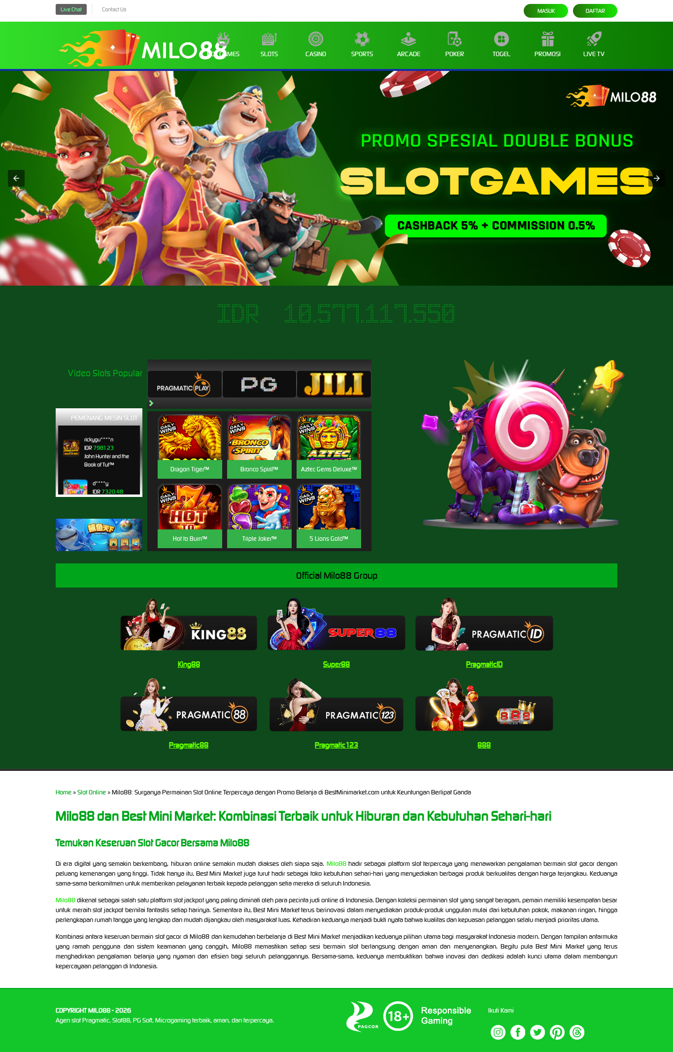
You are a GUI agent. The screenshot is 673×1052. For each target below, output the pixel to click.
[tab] (185, 384)
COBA (190, 425)
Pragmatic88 (188, 745)
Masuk (546, 10)
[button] (16, 178)
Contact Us (114, 9)
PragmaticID (484, 664)
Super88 (336, 664)
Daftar (595, 10)
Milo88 (336, 863)
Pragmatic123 (336, 745)
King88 (189, 664)
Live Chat (71, 9)
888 (484, 745)
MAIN (190, 447)
